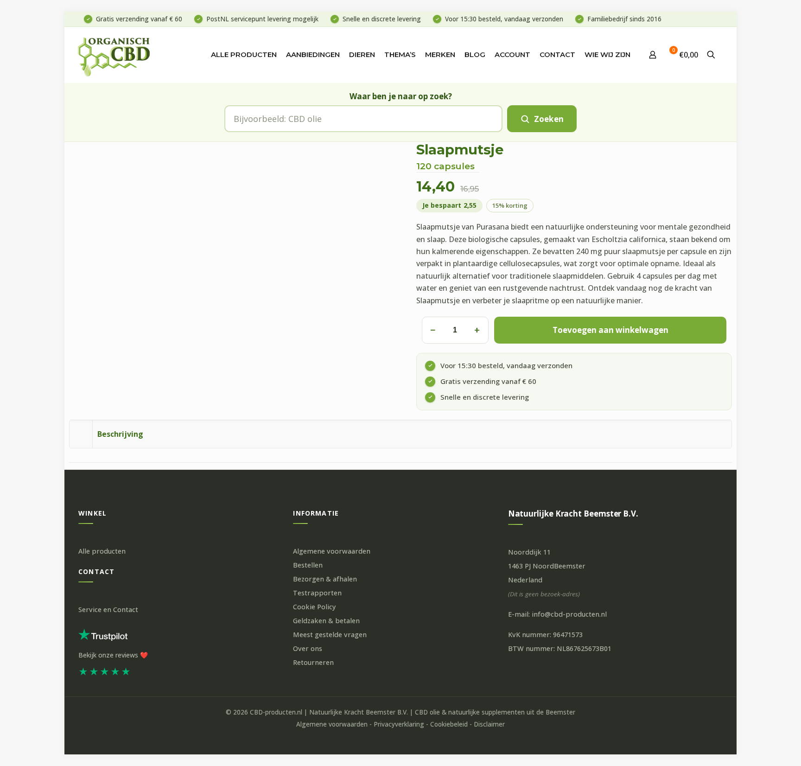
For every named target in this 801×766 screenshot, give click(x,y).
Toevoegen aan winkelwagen (610, 330)
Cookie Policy (314, 606)
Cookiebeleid (449, 724)
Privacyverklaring (399, 724)
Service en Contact (108, 609)
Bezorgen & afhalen (325, 578)
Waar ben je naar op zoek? (401, 96)
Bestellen (308, 565)
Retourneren (313, 662)
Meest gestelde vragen (330, 634)
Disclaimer (489, 724)
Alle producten (102, 551)
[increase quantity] (477, 330)
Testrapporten (317, 592)
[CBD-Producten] (114, 55)
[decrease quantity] (432, 330)
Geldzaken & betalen (326, 620)
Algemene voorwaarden (331, 551)
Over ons (307, 648)
